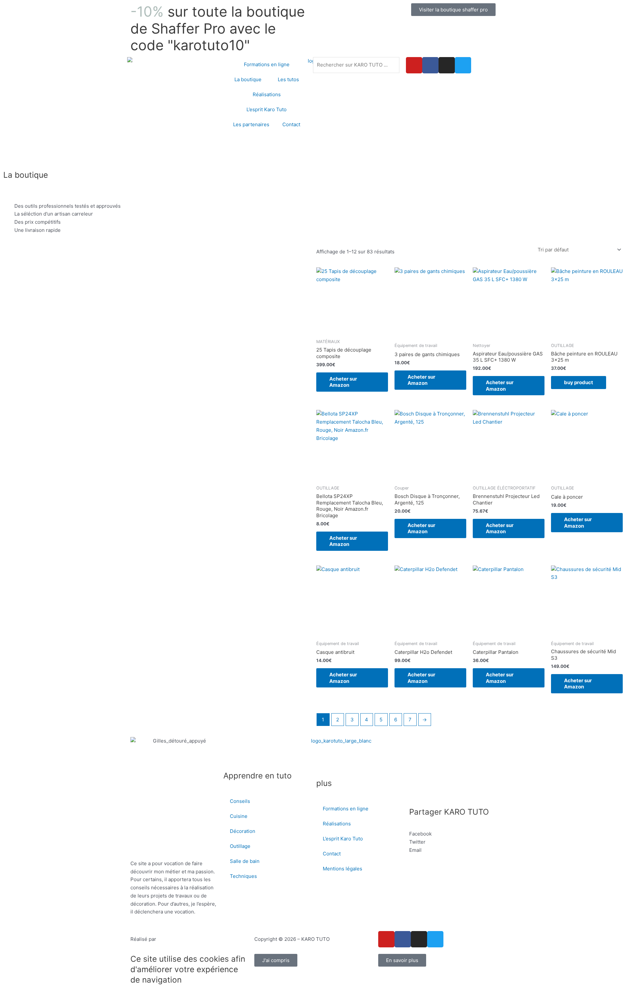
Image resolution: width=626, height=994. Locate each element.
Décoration (242, 831)
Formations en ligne (267, 64)
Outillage (240, 846)
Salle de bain (245, 861)
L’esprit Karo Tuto (266, 109)
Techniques (243, 876)
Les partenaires (251, 124)
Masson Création (177, 939)
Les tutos (288, 79)
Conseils (240, 801)
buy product (578, 382)
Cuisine (238, 816)
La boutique (247, 79)
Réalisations (267, 94)
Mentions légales (342, 869)
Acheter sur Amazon (343, 382)
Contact (291, 124)
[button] (452, 834)
